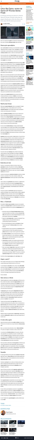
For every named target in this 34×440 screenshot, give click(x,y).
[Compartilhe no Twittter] (24, 24)
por (6, 23)
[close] (33, 3)
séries (10, 405)
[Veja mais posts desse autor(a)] (1, 24)
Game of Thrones (5, 405)
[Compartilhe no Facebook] (22, 24)
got (1, 6)
